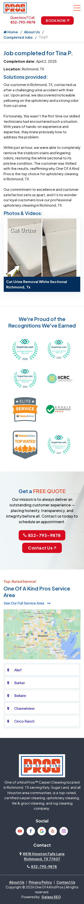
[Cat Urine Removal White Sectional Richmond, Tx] (42, 247)
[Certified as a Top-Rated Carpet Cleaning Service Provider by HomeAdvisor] (25, 444)
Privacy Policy (40, 882)
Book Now (56, 20)
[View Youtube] (20, 831)
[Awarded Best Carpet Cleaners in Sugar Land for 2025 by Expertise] (59, 349)
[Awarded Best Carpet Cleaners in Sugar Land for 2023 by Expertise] (25, 378)
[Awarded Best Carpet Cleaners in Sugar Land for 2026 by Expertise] (25, 349)
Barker (19, 682)
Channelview (24, 708)
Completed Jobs (18, 37)
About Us (32, 32)
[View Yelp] (53, 831)
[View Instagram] (64, 831)
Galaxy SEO (51, 897)
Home (12, 32)
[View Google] (42, 831)
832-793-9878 (22, 22)
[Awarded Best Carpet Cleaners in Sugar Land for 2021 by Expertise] (59, 444)
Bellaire (20, 695)
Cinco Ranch (24, 721)
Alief (18, 670)
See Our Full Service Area (24, 603)
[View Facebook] (31, 831)
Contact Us (40, 547)
